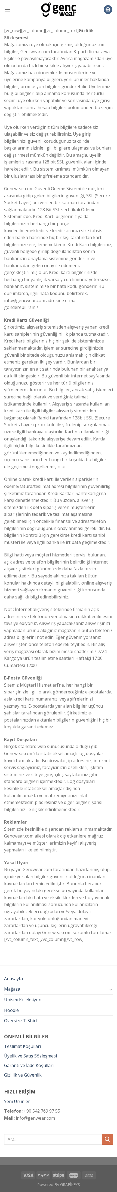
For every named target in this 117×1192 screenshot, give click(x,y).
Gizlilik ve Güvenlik (23, 1075)
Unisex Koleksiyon (22, 1000)
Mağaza (12, 989)
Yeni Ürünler (17, 1101)
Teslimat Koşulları (22, 1046)
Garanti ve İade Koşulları (29, 1065)
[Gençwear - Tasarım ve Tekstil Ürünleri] (58, 10)
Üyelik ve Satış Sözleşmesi (30, 1056)
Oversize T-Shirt (20, 1021)
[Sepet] (108, 9)
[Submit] (107, 1139)
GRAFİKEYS (70, 1184)
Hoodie (11, 1010)
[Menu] (7, 9)
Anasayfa (13, 979)
